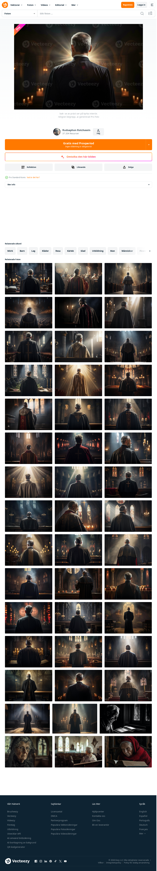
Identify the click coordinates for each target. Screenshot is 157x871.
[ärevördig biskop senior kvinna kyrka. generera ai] (128, 751)
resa (58, 250)
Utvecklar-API (14, 833)
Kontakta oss (98, 815)
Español (141, 815)
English (141, 811)
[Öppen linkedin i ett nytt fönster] (45, 861)
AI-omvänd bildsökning (19, 838)
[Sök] (140, 13)
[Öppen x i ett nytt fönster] (60, 861)
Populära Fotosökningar (63, 829)
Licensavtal (56, 811)
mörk (10, 250)
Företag (11, 824)
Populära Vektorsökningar (64, 824)
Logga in (139, 5)
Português (142, 820)
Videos (44, 5)
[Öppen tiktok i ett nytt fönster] (55, 861)
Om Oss (96, 820)
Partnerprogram (59, 820)
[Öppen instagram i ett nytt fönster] (41, 861)
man (112, 250)
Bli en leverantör (100, 824)
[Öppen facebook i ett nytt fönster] (36, 861)
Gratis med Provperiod (77, 144)
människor (127, 250)
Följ (97, 133)
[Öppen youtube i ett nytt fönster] (65, 861)
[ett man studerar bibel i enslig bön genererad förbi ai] (126, 719)
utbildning (97, 250)
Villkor (98, 862)
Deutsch (141, 824)
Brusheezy (12, 811)
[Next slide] (145, 251)
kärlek (70, 250)
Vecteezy (11, 815)
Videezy (11, 820)
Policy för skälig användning (134, 862)
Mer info (11, 184)
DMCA (54, 815)
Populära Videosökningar (63, 833)
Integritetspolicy (111, 862)
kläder (45, 250)
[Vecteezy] (5, 5)
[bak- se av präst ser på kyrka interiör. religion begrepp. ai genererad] (28, 278)
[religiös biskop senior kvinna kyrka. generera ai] (28, 751)
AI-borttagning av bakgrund (21, 842)
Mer (73, 5)
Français (141, 829)
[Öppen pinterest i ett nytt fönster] (50, 861)
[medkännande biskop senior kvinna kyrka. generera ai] (78, 751)
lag (33, 250)
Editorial (59, 5)
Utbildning (12, 829)
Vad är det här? (33, 177)
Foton (30, 5)
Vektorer (15, 5)
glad (83, 250)
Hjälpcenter (98, 811)
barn (22, 250)
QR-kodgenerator (16, 846)
